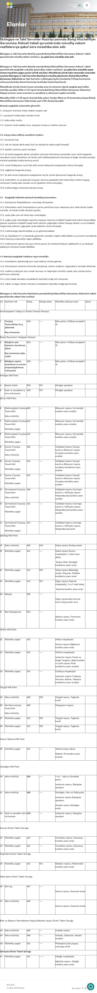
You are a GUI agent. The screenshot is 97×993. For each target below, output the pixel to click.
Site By (10, 985)
